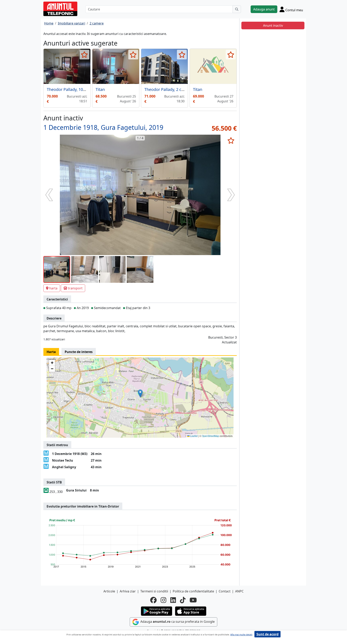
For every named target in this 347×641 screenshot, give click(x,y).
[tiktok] (183, 600)
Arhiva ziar (128, 591)
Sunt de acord (267, 634)
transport (75, 288)
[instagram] (163, 600)
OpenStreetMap (210, 436)
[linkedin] (173, 600)
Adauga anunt (264, 9)
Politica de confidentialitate (193, 591)
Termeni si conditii (154, 591)
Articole (109, 591)
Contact (225, 591)
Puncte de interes (79, 352)
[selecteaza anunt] (84, 54)
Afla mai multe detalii (241, 634)
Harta (51, 352)
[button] (140, 393)
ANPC (239, 591)
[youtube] (193, 600)
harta (53, 288)
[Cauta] (237, 9)
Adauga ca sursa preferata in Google (177, 621)
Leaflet (194, 436)
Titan (100, 89)
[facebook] (153, 600)
